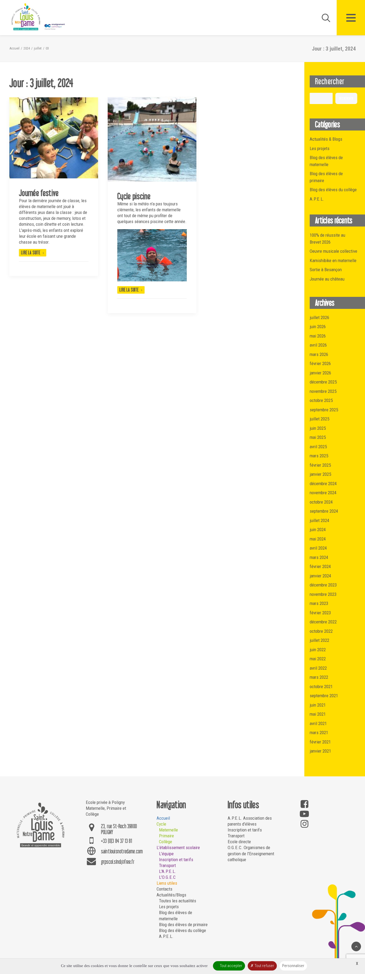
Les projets (169, 906)
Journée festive (39, 193)
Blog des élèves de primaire (183, 924)
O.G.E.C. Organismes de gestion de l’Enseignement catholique (251, 853)
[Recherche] (324, 17)
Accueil (14, 48)
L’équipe (166, 853)
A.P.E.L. (166, 936)
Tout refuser (264, 965)
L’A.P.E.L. (167, 871)
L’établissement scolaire (178, 847)
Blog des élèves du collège (182, 930)
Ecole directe (239, 841)
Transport (167, 865)
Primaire (166, 835)
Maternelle (168, 830)
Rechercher (346, 99)
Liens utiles (167, 883)
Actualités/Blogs (171, 895)
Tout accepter (230, 965)
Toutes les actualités (177, 900)
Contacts (164, 889)
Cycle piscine (133, 196)
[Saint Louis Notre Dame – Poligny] (38, 17)
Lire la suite (30, 252)
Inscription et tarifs (176, 859)
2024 (27, 48)
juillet (38, 48)
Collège (165, 841)
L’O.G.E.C (167, 877)
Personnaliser (293, 965)
